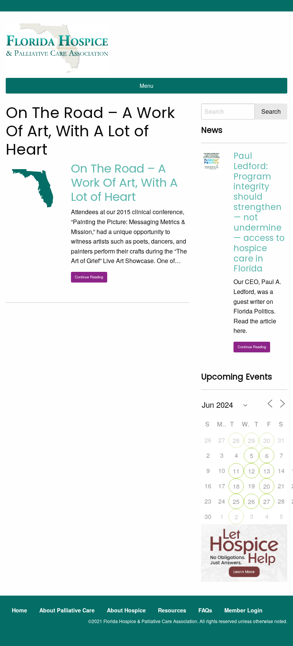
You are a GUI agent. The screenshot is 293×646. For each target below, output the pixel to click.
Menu (146, 85)
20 (266, 486)
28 (236, 440)
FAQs (205, 610)
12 (251, 471)
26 (251, 501)
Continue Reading (89, 276)
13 (266, 471)
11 (236, 471)
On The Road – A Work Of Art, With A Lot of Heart (124, 182)
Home (19, 610)
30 (266, 440)
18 (236, 486)
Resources (172, 610)
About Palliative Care (67, 610)
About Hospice (126, 610)
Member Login (243, 610)
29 (251, 440)
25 (236, 501)
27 (266, 501)
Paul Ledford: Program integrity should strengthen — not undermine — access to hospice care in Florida (259, 212)
